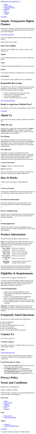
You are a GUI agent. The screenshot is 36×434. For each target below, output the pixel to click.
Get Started (4, 16)
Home (6, 4)
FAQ (5, 10)
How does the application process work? (13, 325)
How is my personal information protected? (14, 330)
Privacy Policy (8, 416)
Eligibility (7, 9)
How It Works (8, 6)
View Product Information (8, 100)
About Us (7, 12)
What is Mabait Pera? (8, 322)
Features (6, 404)
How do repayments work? (9, 328)
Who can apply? (6, 323)
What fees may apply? (8, 327)
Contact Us (7, 424)
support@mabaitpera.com (8, 352)
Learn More (10, 34)
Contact (6, 14)
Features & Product (9, 7)
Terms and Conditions (10, 417)
